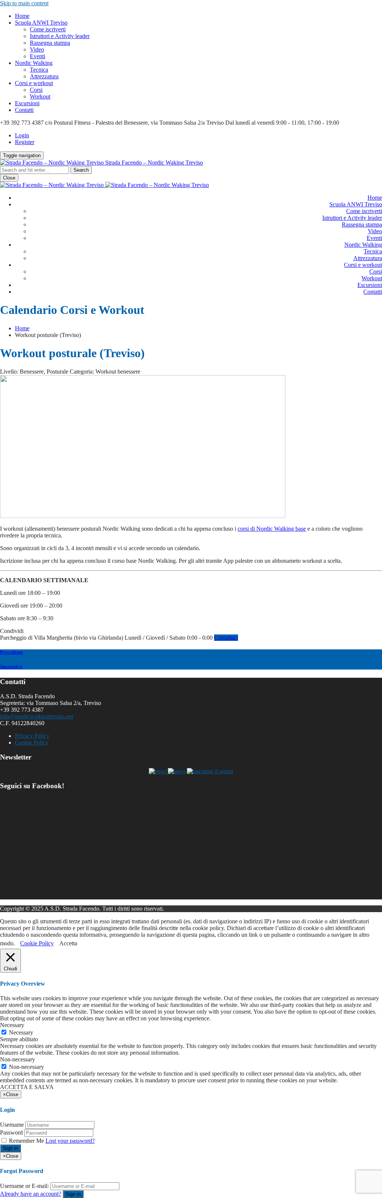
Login (22, 135)
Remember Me (26, 1141)
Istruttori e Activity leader (60, 36)
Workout (40, 96)
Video (37, 49)
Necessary (21, 1032)
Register (24, 142)
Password (11, 1132)
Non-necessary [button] (17, 1059)
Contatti (24, 110)
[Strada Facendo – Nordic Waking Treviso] (104, 185)
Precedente (11, 652)
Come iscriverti (48, 29)
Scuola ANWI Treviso (41, 22)
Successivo (11, 666)
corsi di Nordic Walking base (272, 528)
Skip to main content (24, 3)
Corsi (36, 90)
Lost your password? (70, 1141)
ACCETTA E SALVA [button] (27, 1087)
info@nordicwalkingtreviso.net (36, 716)
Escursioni (27, 103)
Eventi (37, 56)
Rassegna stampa (50, 43)
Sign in (10, 1148)
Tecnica (39, 69)
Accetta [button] (68, 943)
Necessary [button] (12, 1025)
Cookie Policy (31, 742)
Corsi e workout (34, 83)
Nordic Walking (34, 63)
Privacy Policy (32, 736)
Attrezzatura (44, 76)
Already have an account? (30, 1194)
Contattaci (226, 637)
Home (22, 16)
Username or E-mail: (24, 1186)
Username (12, 1124)
